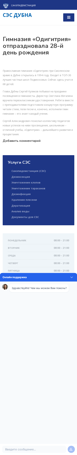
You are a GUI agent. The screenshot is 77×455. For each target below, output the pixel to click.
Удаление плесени (24, 199)
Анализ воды (20, 211)
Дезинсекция (20, 176)
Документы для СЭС (25, 217)
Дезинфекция (21, 194)
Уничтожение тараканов (28, 188)
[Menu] (68, 17)
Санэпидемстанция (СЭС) (28, 171)
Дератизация (20, 205)
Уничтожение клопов (25, 182)
